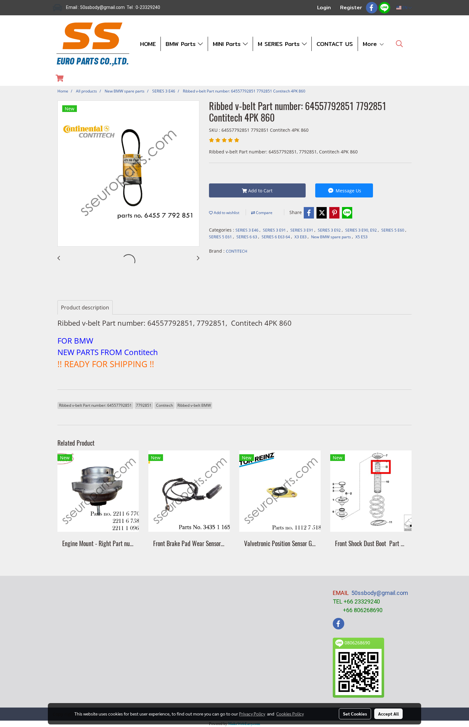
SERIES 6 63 (247, 237)
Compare (263, 212)
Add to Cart (259, 191)
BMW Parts (182, 43)
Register (351, 7)
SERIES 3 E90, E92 (361, 230)
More (371, 43)
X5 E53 (361, 237)
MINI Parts (228, 43)
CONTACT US (334, 43)
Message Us (347, 191)
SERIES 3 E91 (275, 230)
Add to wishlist (226, 212)
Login (324, 7)
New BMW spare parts (331, 237)
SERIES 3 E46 (247, 230)
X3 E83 (301, 237)
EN (404, 7)
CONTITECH (236, 251)
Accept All (388, 713)
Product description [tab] (85, 307)
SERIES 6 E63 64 (276, 237)
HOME (148, 43)
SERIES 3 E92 (330, 230)
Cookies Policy (290, 713)
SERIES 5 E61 (221, 237)
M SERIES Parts (280, 43)
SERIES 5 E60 (393, 230)
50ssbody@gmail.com (379, 593)
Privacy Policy (252, 713)
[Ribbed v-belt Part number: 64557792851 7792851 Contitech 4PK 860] (128, 174)
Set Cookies (355, 713)
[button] (399, 44)
